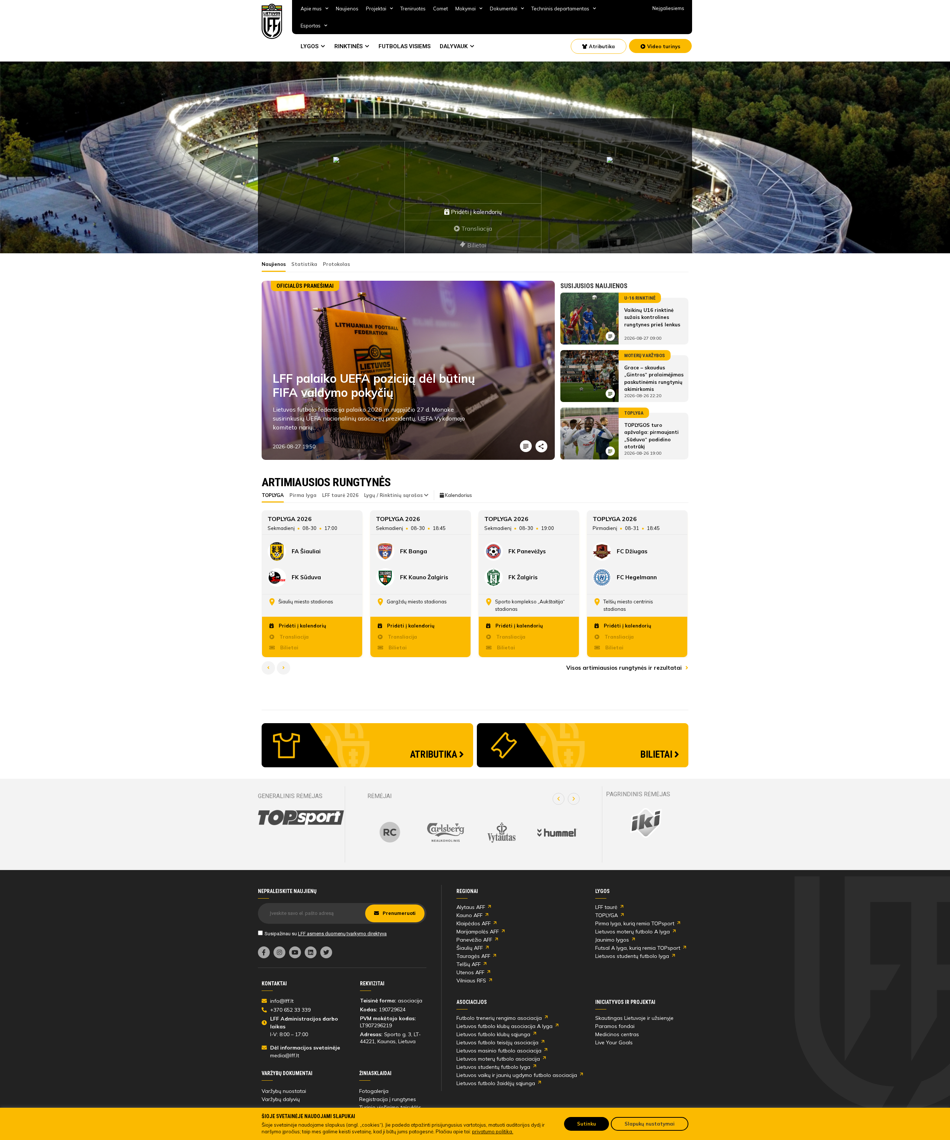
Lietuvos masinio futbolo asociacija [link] (498, 1050)
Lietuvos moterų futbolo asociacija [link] (498, 1058)
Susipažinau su (326, 933)
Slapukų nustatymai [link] (650, 1124)
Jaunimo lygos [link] (612, 939)
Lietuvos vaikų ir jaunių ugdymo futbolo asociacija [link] (516, 1075)
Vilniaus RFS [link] (471, 980)
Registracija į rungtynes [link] (387, 1099)
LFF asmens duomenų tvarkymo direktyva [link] (342, 933)
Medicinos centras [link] (617, 1034)
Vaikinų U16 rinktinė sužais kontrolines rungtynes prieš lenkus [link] (652, 317)
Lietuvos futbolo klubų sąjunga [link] (493, 1034)
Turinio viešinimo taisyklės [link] (390, 1107)
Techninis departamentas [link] (560, 8)
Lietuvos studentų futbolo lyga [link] (632, 956)
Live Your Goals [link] (614, 1042)
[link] (272, 21)
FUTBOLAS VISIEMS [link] (404, 46)
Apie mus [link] (311, 8)
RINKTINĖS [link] (348, 46)
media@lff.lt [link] (284, 1055)
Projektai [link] (376, 8)
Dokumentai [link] (503, 8)
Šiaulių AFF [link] (469, 948)
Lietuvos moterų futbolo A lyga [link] (632, 931)
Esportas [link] (311, 26)
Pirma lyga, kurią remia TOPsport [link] (634, 923)
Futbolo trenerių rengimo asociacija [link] (499, 1018)
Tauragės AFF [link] (473, 956)
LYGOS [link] (309, 46)
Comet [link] (440, 8)
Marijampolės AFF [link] (477, 931)
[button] (558, 799)
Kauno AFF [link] (469, 915)
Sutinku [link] (586, 1124)
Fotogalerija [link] (374, 1091)
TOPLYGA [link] (606, 915)
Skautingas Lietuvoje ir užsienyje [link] (634, 1018)
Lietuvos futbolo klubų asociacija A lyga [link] (504, 1026)
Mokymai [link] (465, 8)
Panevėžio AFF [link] (474, 939)
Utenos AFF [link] (470, 972)
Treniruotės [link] (413, 8)
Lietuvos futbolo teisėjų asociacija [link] (497, 1042)
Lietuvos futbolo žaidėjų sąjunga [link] (495, 1083)
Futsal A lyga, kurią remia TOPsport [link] (637, 948)
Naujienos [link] (347, 8)
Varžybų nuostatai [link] (284, 1091)
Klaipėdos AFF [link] (473, 923)
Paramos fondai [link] (615, 1026)
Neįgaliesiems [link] (668, 8)
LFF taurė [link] (606, 907)
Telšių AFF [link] (468, 964)
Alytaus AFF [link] (470, 907)
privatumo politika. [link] (492, 1131)
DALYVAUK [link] (454, 46)
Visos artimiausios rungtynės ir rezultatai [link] (624, 667)
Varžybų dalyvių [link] (281, 1099)
